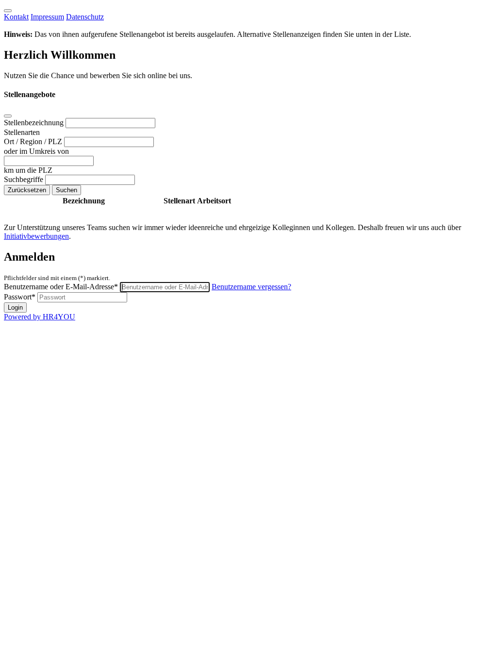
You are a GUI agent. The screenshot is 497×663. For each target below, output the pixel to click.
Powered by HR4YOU (39, 317)
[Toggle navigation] (8, 10)
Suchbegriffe (24, 179)
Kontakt (16, 17)
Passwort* (19, 297)
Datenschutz (85, 17)
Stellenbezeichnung (35, 122)
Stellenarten (22, 132)
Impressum (47, 17)
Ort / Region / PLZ (34, 141)
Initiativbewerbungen (36, 236)
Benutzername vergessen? (251, 286)
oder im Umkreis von (36, 151)
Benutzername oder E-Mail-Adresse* (61, 286)
